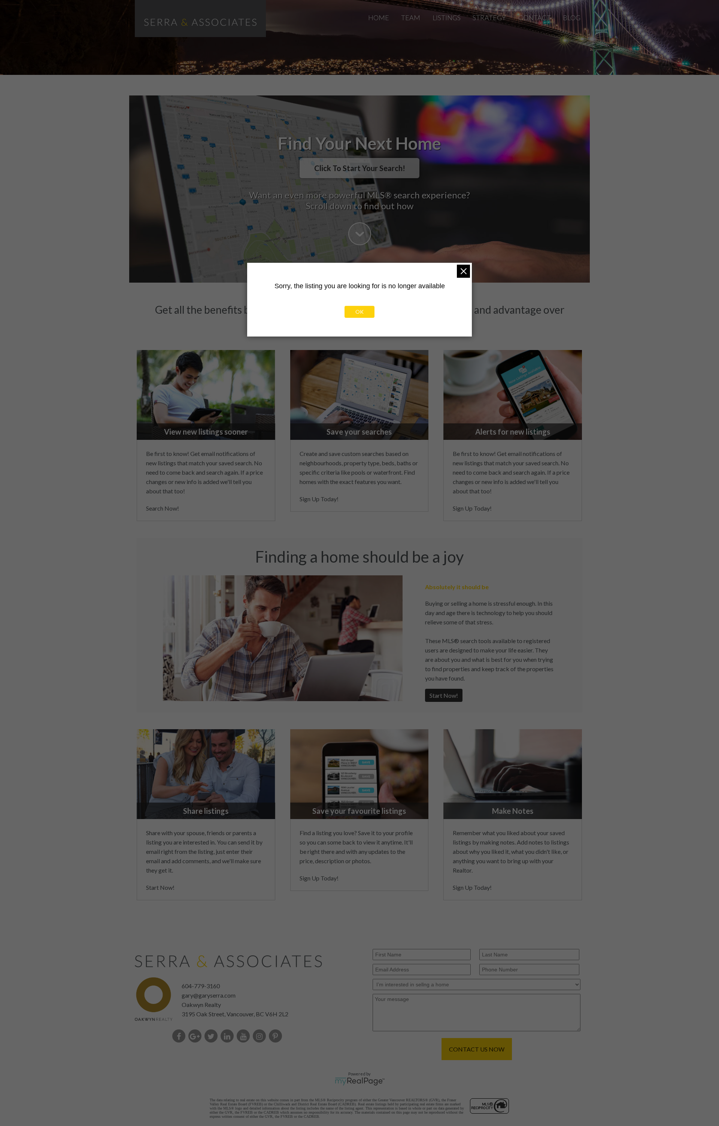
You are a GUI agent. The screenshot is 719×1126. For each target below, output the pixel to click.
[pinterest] (277, 1036)
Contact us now (476, 1049)
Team (410, 17)
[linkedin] (229, 1036)
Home (378, 17)
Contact (534, 17)
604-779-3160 (201, 985)
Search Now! (162, 508)
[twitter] (212, 1036)
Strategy (489, 17)
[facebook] (180, 1036)
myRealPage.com (359, 1081)
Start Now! (444, 695)
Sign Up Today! (319, 498)
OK (359, 311)
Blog (571, 17)
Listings (447, 17)
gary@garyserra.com (209, 995)
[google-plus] (196, 1036)
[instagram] (261, 1036)
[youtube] (245, 1036)
